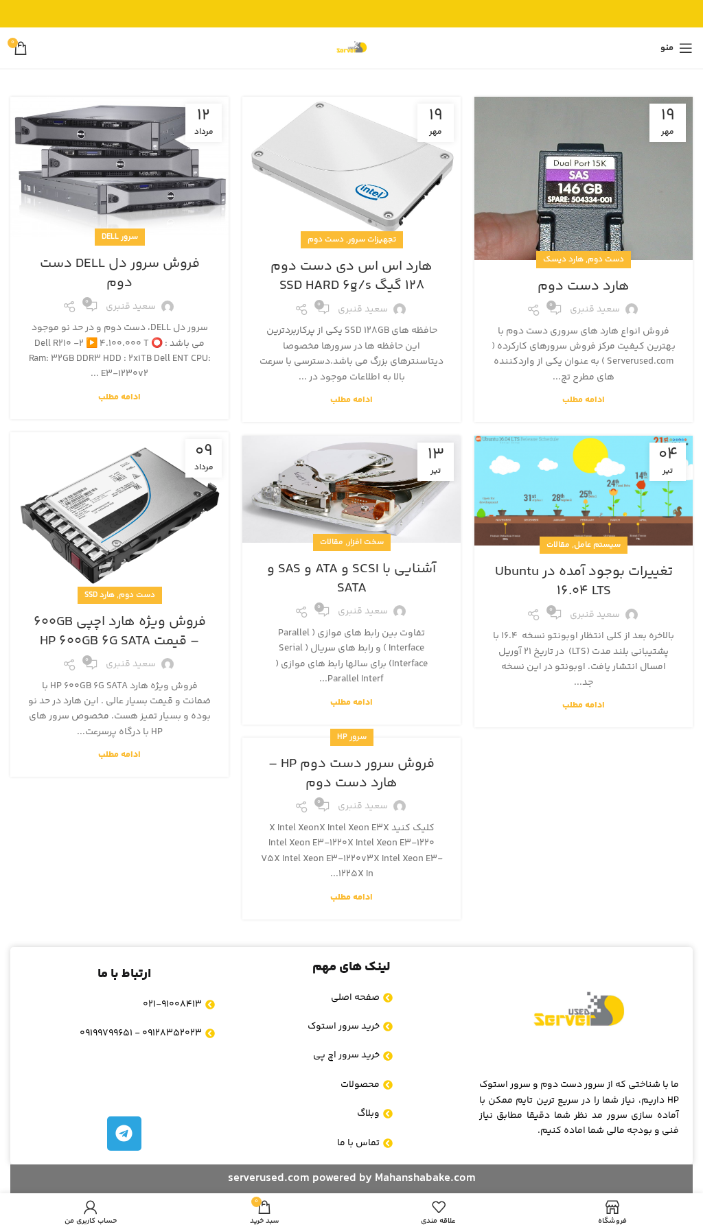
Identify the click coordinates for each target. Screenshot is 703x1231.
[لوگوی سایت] (351, 48)
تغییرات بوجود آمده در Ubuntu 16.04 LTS (584, 581)
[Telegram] (124, 1133)
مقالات (331, 542)
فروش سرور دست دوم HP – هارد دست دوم (351, 773)
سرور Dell (120, 237)
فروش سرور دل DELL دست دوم (120, 273)
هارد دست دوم (584, 286)
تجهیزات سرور (372, 239)
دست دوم (606, 259)
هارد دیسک (563, 259)
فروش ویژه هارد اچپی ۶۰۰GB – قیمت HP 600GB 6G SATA (120, 631)
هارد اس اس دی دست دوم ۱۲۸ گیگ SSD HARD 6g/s (351, 276)
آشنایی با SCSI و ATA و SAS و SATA (351, 579)
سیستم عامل (597, 545)
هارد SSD (99, 595)
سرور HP (352, 737)
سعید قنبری (595, 309)
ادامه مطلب (583, 400)
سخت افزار (365, 542)
